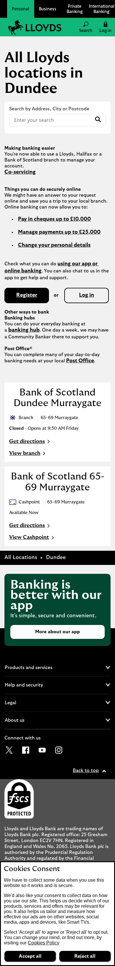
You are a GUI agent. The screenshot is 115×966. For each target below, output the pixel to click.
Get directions (30, 442)
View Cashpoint (29, 537)
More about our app (57, 631)
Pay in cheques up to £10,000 (54, 219)
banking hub (24, 330)
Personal (20, 9)
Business (47, 9)
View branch (24, 453)
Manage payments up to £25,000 (59, 232)
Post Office (80, 361)
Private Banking (75, 8)
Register (26, 295)
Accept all (30, 956)
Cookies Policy (43, 942)
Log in (86, 295)
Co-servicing (20, 172)
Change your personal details (54, 245)
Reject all (85, 956)
